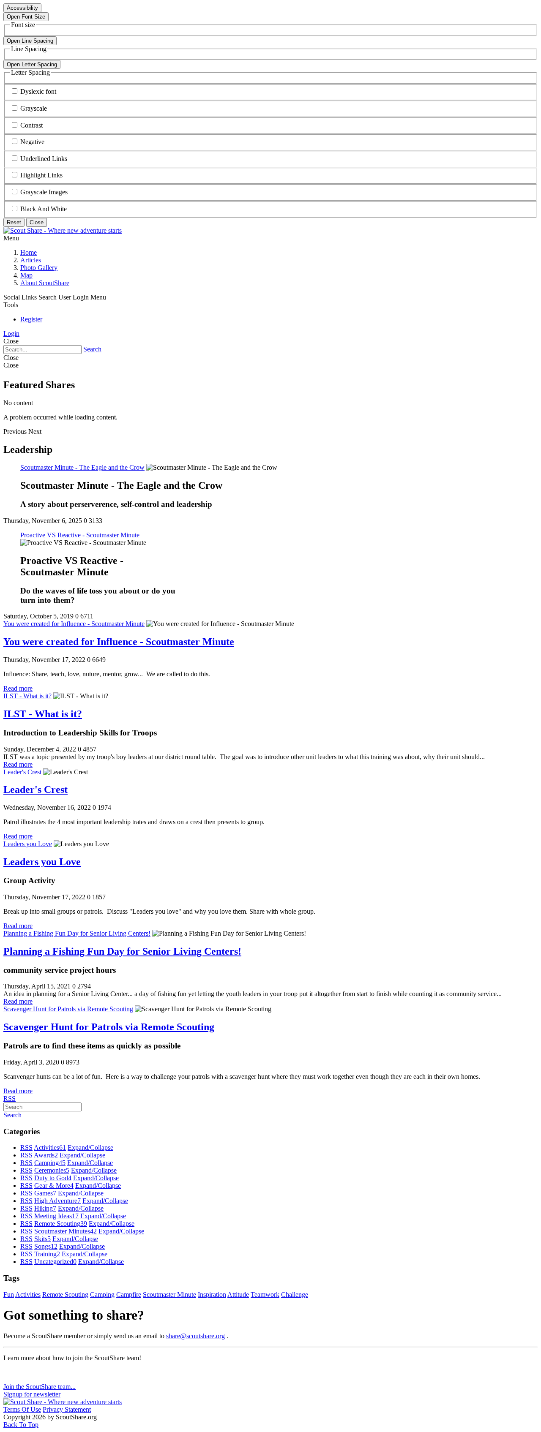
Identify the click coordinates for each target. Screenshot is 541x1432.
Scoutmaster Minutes (65, 1231)
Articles (30, 260)
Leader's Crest (22, 772)
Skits (42, 1238)
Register (31, 319)
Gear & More (54, 1185)
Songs (45, 1246)
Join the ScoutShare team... (39, 1386)
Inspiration (212, 1294)
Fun (8, 1294)
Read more (18, 688)
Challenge (294, 1294)
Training (47, 1254)
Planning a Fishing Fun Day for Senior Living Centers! (76, 933)
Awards (46, 1155)
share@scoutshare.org (195, 1335)
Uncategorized (55, 1261)
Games (45, 1193)
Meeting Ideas (56, 1216)
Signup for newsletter (31, 1394)
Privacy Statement (67, 1409)
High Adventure (57, 1200)
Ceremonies (51, 1170)
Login (11, 333)
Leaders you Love (27, 843)
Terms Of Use (22, 1409)
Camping (50, 1162)
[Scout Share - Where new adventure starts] (62, 230)
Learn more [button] (18, 1372)
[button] (38, 91)
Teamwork (265, 1294)
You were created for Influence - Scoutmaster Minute (74, 623)
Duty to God (52, 1178)
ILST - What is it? (27, 696)
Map (26, 275)
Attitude (238, 1294)
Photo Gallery (38, 267)
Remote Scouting (60, 1223)
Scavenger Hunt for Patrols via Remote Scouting (68, 1009)
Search (92, 349)
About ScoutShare (44, 282)
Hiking (45, 1208)
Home (28, 252)
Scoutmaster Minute (169, 1294)
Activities (50, 1147)
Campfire (128, 1294)
